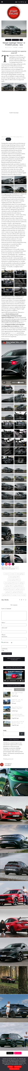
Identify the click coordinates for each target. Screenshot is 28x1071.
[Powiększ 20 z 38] (24, 467)
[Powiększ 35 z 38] (12, 547)
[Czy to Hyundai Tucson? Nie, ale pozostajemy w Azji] (14, 952)
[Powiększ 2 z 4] (24, 178)
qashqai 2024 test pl (9, 589)
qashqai (21, 583)
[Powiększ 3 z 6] (12, 280)
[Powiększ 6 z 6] (24, 289)
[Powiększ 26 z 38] (24, 493)
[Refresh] (11, 642)
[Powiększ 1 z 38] (12, 387)
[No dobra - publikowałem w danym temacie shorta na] (14, 923)
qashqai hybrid (6, 595)
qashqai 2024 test (18, 586)
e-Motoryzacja (8, 39)
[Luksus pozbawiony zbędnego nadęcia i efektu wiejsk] (14, 1037)
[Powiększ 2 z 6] (24, 271)
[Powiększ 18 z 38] (24, 458)
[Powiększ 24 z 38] (24, 484)
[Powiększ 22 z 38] (24, 475)
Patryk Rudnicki (9, 47)
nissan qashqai (20, 573)
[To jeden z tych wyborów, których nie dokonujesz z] (14, 839)
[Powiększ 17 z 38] (12, 458)
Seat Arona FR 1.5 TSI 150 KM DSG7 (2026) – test (17, 722)
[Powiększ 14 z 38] (24, 440)
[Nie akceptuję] (26, 1064)
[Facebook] (19, 600)
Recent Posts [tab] (9, 689)
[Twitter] (21, 600)
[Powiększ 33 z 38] (12, 528)
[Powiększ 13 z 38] (12, 440)
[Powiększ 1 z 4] (12, 178)
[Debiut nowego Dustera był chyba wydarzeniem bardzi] (14, 980)
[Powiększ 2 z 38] (24, 387)
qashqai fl (8, 592)
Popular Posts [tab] (19, 689)
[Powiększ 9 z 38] (12, 422)
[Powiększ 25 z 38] (12, 493)
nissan (12, 573)
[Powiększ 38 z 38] (24, 556)
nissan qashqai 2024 (14, 577)
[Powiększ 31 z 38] (12, 519)
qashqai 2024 (9, 586)
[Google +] (23, 600)
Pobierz (8, 139)
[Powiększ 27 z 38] (12, 502)
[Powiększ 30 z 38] (24, 511)
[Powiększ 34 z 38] (24, 528)
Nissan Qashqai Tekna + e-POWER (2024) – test (14, 44)
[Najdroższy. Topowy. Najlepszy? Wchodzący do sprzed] (14, 1008)
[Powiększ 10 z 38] (24, 422)
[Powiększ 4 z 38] (24, 396)
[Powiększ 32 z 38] (24, 519)
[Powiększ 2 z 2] (24, 84)
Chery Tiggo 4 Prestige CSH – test (17, 693)
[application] (14, 676)
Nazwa (3, 622)
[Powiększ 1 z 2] (12, 84)
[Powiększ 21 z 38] (12, 475)
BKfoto (17, 569)
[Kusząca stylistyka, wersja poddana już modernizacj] (14, 867)
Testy (21, 39)
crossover (6, 573)
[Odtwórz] (5, 680)
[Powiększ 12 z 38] (24, 431)
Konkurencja (14, 333)
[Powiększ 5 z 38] (12, 405)
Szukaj (4, 730)
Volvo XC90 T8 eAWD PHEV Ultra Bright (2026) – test (17, 715)
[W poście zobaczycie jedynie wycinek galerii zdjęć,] (14, 810)
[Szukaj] (21, 734)
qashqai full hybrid (17, 592)
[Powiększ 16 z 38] (24, 449)
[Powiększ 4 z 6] (24, 280)
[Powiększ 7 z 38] (12, 414)
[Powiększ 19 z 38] (12, 467)
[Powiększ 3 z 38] (12, 396)
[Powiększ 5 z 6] (12, 289)
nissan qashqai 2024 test (14, 580)
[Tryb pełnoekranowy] (23, 680)
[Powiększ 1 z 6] (12, 271)
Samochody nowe (15, 39)
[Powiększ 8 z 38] (24, 414)
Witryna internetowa (4, 635)
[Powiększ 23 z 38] (12, 484)
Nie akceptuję (18, 1066)
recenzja (14, 595)
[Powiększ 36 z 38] (24, 547)
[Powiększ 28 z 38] (24, 502)
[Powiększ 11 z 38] (12, 431)
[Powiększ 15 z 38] (12, 449)
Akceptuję (10, 1066)
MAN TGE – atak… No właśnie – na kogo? (17, 700)
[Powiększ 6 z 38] (24, 405)
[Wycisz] (20, 680)
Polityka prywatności (14, 1068)
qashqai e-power (20, 589)
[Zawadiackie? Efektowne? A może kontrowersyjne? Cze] (14, 782)
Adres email (4, 628)
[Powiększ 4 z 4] (24, 186)
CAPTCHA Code (4, 649)
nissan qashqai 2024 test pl (11, 583)
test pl (23, 595)
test (19, 595)
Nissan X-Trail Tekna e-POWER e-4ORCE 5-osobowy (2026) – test (17, 708)
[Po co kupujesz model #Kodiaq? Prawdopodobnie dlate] (14, 895)
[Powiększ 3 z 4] (12, 186)
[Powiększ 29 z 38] (12, 511)
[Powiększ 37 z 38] (12, 556)
